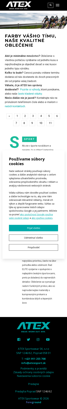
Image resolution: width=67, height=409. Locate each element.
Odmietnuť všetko (33, 237)
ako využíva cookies (42, 218)
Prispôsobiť (34, 247)
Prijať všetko (33, 228)
